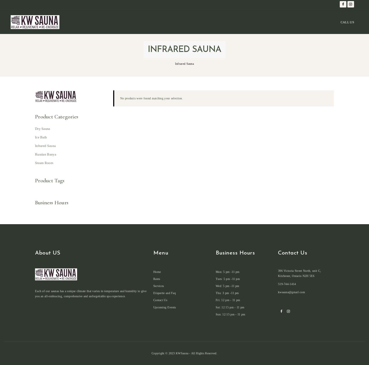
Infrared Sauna (45, 146)
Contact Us (282, 22)
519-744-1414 (287, 284)
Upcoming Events (316, 22)
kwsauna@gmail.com (291, 292)
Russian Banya (45, 154)
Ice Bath (41, 137)
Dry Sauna (42, 129)
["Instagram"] (350, 4)
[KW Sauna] (35, 22)
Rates (193, 22)
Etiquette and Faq (246, 22)
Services (214, 22)
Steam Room (44, 163)
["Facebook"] (343, 4)
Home (174, 22)
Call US (347, 22)
